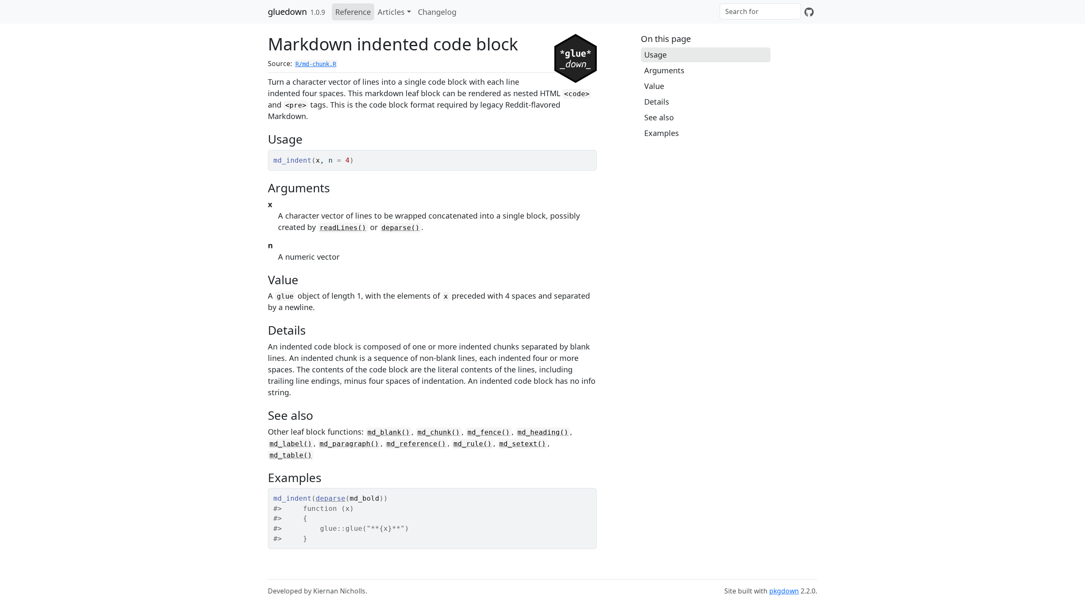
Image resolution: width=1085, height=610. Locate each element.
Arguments (664, 70)
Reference (353, 12)
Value (654, 86)
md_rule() (472, 444)
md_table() (291, 455)
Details (656, 102)
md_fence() (488, 432)
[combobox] (760, 11)
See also (659, 117)
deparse (330, 498)
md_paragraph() (349, 444)
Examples (661, 133)
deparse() (400, 228)
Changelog (437, 12)
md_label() (291, 444)
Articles (391, 12)
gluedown (287, 11)
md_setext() (522, 444)
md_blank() (388, 432)
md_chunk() (438, 432)
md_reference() (416, 444)
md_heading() (542, 432)
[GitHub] (809, 11)
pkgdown (784, 591)
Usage (655, 55)
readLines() (343, 228)
